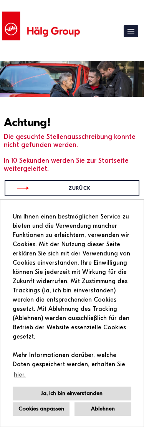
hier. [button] (20, 374)
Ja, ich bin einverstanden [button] (72, 393)
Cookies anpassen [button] (41, 408)
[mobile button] (131, 31)
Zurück (80, 188)
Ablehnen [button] (103, 408)
